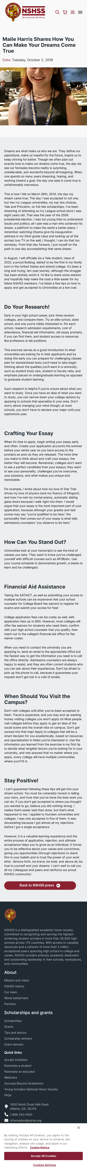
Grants (8, 1026)
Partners (10, 1004)
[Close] (78, 1127)
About (10, 972)
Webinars (10, 1077)
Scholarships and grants (28, 1012)
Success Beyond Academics (23, 1083)
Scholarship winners (18, 1038)
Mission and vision (16, 980)
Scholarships (13, 1021)
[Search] (57, 12)
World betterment (16, 998)
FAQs (7, 1095)
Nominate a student (17, 1065)
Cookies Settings (44, 1165)
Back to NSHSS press (37, 885)
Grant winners (13, 1044)
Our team (10, 992)
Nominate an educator (19, 1071)
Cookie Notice (39, 1147)
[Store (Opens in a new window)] (65, 12)
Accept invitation (15, 1059)
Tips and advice (15, 1032)
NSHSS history (14, 986)
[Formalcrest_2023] (10, 915)
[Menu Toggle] (80, 12)
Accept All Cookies (43, 1156)
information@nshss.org (26, 1120)
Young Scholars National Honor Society (31, 1089)
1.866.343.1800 (21, 1114)
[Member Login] (72, 12)
